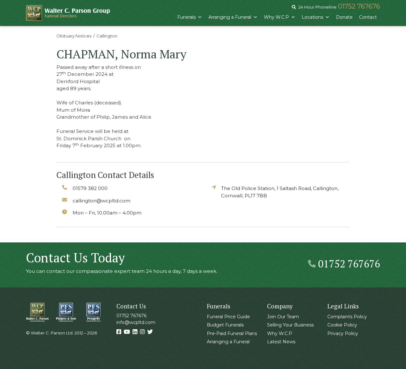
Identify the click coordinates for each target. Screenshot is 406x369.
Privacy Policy (342, 333)
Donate (344, 17)
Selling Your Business (290, 325)
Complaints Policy (347, 317)
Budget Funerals (225, 325)
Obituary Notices (73, 35)
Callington (106, 35)
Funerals (186, 17)
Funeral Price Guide (228, 317)
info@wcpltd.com (135, 322)
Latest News (281, 342)
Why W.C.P (276, 17)
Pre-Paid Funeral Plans (232, 333)
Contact (368, 17)
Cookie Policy (342, 325)
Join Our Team (283, 317)
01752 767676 (359, 6)
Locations (312, 17)
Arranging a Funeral (229, 17)
